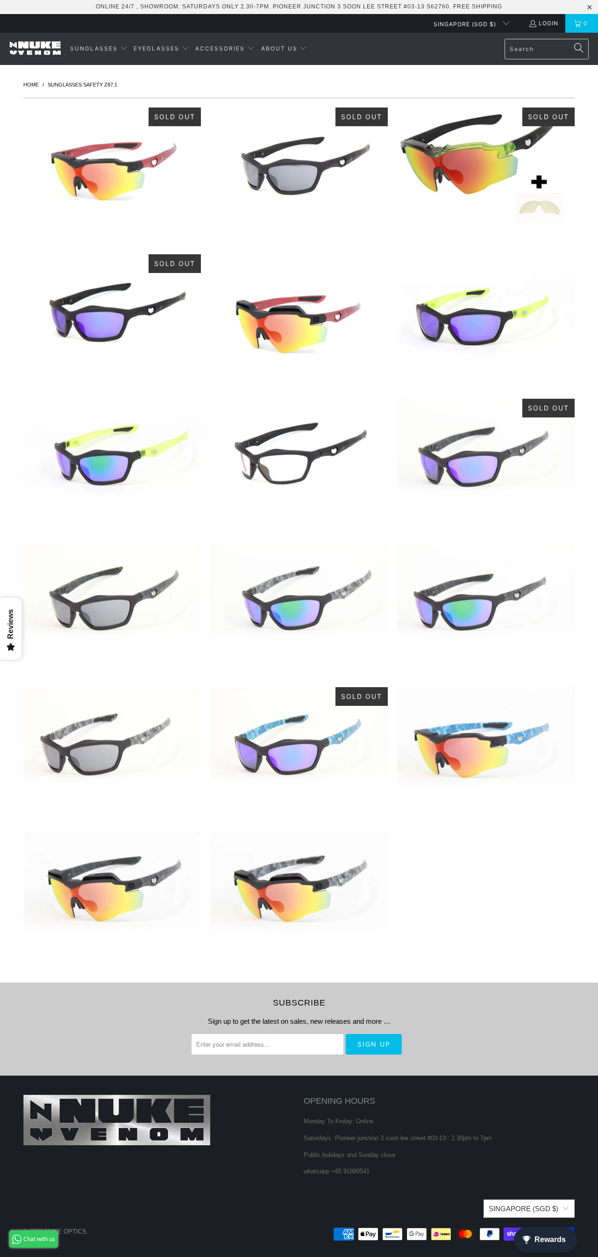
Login (548, 23)
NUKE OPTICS (65, 1231)
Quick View (112, 207)
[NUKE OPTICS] (35, 49)
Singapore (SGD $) (466, 24)
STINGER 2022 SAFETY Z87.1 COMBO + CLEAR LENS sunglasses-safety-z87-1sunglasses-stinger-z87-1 (486, 168)
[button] (99, 48)
